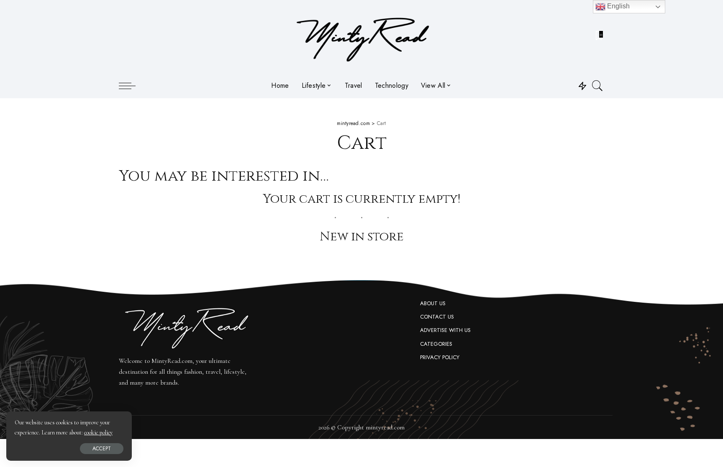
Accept (101, 448)
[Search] (597, 85)
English (617, 6)
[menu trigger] (131, 85)
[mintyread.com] (361, 36)
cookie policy (98, 432)
